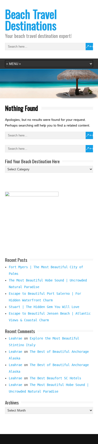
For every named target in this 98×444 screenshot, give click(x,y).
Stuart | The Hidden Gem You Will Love (44, 307)
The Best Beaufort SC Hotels (55, 378)
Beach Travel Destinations (31, 19)
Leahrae (15, 338)
